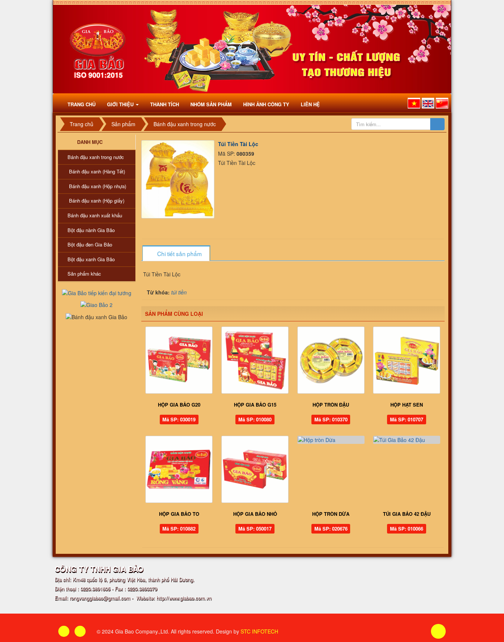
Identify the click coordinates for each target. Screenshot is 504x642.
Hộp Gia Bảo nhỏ (255, 513)
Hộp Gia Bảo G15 (255, 404)
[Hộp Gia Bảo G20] (179, 360)
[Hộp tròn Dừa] (331, 440)
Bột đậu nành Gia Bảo (91, 230)
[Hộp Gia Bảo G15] (255, 360)
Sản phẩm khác (84, 273)
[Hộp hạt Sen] (406, 360)
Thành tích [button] (164, 104)
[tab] (176, 253)
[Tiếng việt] (414, 103)
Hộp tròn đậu (331, 404)
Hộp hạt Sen (406, 404)
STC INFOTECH (259, 631)
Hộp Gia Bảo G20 (179, 404)
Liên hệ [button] (310, 104)
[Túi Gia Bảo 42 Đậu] (406, 440)
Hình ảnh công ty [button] (266, 104)
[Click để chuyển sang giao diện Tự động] (63, 631)
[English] (428, 103)
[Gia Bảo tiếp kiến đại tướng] (96, 292)
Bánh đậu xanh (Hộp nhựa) (97, 186)
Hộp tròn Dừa (330, 513)
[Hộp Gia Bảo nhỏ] (255, 469)
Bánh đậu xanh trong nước (96, 156)
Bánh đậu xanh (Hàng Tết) (97, 171)
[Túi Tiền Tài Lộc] (178, 178)
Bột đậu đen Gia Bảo (90, 244)
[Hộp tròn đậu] (331, 360)
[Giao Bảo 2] (96, 304)
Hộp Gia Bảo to (179, 513)
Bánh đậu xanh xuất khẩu (95, 215)
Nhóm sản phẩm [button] (211, 104)
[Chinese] (442, 103)
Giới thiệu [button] (121, 104)
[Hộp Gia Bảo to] (179, 469)
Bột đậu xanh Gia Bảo (91, 259)
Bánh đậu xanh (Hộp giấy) (96, 200)
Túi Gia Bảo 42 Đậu (407, 513)
